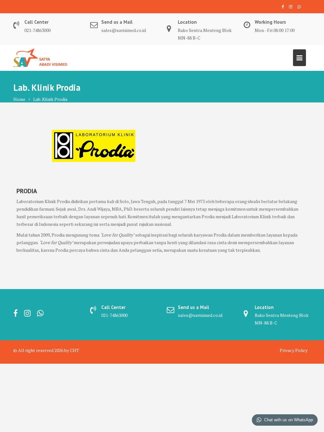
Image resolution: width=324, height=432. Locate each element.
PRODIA (26, 191)
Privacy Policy (294, 350)
